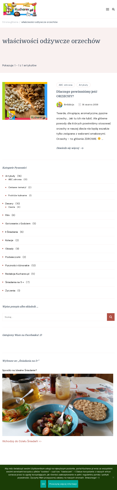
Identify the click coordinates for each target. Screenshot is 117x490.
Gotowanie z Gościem (17, 223)
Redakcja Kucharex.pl (17, 273)
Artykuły (83, 85)
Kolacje (9, 240)
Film (7, 215)
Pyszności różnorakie (17, 265)
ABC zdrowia (66, 85)
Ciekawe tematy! (17, 187)
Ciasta (11, 207)
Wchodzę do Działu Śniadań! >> (22, 441)
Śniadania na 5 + (14, 282)
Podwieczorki (12, 257)
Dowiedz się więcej (67, 148)
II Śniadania (11, 231)
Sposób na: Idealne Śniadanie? (19, 370)
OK (43, 484)
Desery (9, 203)
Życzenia (10, 290)
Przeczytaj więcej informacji (63, 484)
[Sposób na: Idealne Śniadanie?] (57, 405)
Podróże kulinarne (17, 195)
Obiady (9, 248)
